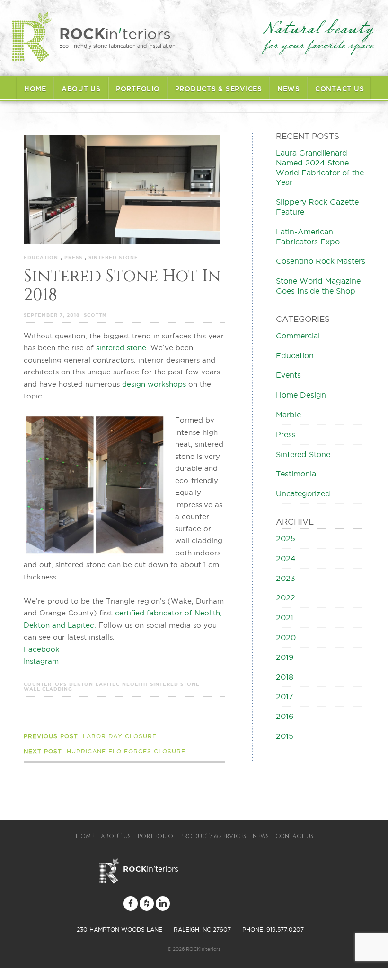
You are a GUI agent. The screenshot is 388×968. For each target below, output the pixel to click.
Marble (288, 414)
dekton (81, 684)
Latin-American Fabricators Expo (308, 236)
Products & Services (218, 89)
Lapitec (108, 684)
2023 (285, 578)
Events (288, 375)
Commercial (298, 335)
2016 (284, 716)
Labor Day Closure (90, 736)
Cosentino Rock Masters (320, 261)
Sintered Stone (113, 257)
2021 (284, 617)
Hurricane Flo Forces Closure (104, 751)
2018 (284, 677)
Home (35, 89)
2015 (284, 736)
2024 (286, 558)
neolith (135, 684)
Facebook (42, 649)
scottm (95, 315)
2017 (284, 696)
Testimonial (297, 473)
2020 (286, 637)
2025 (285, 538)
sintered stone (121, 348)
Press (73, 257)
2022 (285, 597)
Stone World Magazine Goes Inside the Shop (318, 286)
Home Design (301, 394)
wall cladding (48, 689)
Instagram (41, 661)
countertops (45, 684)
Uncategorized (303, 493)
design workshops (154, 384)
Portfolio (138, 89)
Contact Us (339, 89)
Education (41, 257)
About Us (81, 89)
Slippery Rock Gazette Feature (317, 207)
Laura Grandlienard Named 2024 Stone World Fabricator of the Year (320, 167)
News (288, 89)
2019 (284, 657)
